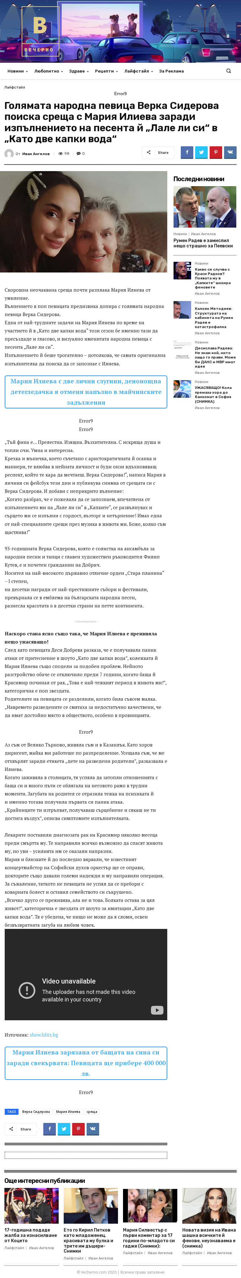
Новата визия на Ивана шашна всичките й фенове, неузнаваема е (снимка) (209, 1237)
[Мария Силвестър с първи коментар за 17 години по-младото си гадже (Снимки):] (150, 1206)
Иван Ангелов (36, 154)
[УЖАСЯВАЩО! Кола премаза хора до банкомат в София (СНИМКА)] (182, 389)
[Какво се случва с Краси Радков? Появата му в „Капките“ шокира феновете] (182, 270)
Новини (180, 234)
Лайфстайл (14, 87)
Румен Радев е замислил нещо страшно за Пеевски (203, 243)
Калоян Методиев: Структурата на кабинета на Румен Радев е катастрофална (214, 317)
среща (92, 1111)
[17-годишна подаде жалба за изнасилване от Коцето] (31, 1206)
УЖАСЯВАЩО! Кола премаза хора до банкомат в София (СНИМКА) (213, 394)
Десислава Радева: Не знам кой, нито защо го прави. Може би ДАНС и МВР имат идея (215, 357)
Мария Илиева (68, 1111)
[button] (229, 71)
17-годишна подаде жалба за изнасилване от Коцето (30, 1235)
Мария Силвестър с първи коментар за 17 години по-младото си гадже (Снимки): (149, 1237)
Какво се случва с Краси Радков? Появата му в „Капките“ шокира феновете (213, 278)
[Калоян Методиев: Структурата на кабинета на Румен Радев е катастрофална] (182, 310)
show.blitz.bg (44, 1035)
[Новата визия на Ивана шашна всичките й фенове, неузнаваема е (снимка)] (209, 1206)
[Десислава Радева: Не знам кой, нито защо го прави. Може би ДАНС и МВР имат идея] (182, 349)
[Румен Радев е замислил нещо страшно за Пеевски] (205, 207)
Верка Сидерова (36, 1111)
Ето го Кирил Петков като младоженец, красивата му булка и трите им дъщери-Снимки (88, 1240)
